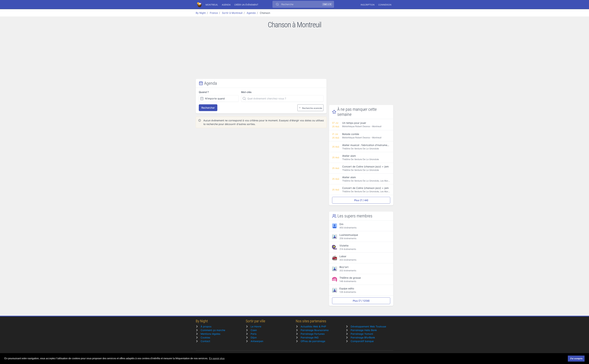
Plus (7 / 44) (361, 200)
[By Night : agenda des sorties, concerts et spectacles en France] (200, 5)
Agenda (226, 4)
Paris (253, 333)
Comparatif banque (362, 341)
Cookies (205, 337)
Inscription (368, 4)
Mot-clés (246, 92)
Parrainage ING (310, 337)
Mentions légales (210, 333)
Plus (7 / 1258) (361, 300)
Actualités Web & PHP (313, 326)
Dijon (254, 337)
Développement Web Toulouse (368, 326)
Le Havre (256, 326)
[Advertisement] (294, 55)
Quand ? (204, 92)
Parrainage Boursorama (315, 330)
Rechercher (208, 107)
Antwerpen (257, 341)
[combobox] (303, 4)
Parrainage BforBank (363, 337)
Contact (205, 341)
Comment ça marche (213, 330)
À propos (206, 326)
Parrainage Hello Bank (364, 330)
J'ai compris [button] (576, 358)
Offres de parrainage (313, 341)
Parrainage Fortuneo (313, 333)
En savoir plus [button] (217, 358)
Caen (254, 330)
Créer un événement (246, 4)
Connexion (384, 4)
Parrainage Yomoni (362, 333)
